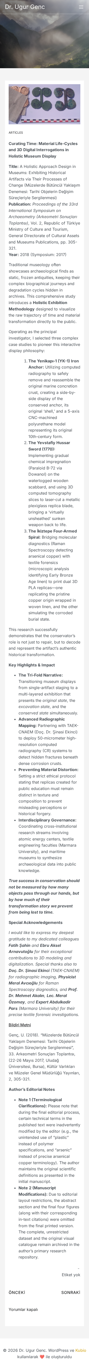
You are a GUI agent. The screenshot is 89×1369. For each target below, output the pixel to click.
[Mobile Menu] (81, 7)
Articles (16, 132)
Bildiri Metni (20, 1024)
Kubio (80, 1350)
